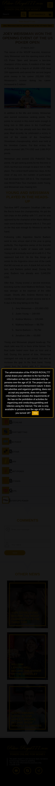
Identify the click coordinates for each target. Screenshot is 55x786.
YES (35, 413)
